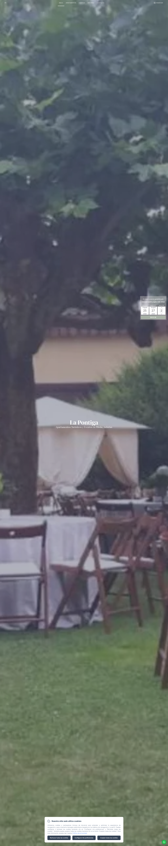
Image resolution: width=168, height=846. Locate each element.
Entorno (91, 3)
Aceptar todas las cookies (109, 838)
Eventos (82, 3)
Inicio (61, 3)
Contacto (100, 3)
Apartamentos (71, 3)
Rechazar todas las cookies (59, 838)
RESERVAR (159, 3)
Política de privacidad (80, 833)
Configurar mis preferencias (84, 838)
